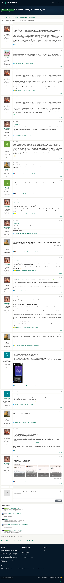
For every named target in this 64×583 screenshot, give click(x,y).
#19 (61, 428)
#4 (61, 97)
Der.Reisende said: (17, 431)
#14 (61, 296)
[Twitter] (3, 571)
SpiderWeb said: (17, 124)
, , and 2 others (23, 135)
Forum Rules (24, 550)
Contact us (39, 577)
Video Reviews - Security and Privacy (11, 510)
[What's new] (58, 2)
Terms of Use (45, 577)
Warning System (25, 552)
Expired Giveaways (8, 516)
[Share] (60, 26)
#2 (61, 50)
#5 (61, 121)
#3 (61, 70)
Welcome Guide (25, 554)
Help (55, 577)
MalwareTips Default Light (7, 577)
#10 (61, 220)
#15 (61, 334)
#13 (61, 277)
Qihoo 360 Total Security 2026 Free (14, 530)
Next (11, 23)
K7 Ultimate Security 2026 (12, 508)
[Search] (61, 2)
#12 (61, 257)
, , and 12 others (27, 155)
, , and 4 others (27, 327)
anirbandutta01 (5, 11)
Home (58, 577)
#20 (61, 456)
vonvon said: (16, 223)
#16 (61, 352)
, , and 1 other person (26, 233)
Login (45, 550)
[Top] (60, 578)
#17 (61, 391)
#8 (61, 180)
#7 (61, 162)
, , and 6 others (24, 63)
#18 (61, 411)
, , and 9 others (25, 44)
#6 (61, 141)
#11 (61, 239)
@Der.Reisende (21, 279)
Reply (61, 46)
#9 (61, 199)
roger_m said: (17, 202)
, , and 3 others (26, 213)
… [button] (6, 22)
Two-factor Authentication (27, 557)
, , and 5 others (25, 90)
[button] (2, 3)
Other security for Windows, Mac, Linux (12, 521)
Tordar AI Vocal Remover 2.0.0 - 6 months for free (16, 524)
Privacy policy (51, 577)
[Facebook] (1, 571)
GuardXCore (6, 519)
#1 (61, 26)
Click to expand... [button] (37, 442)
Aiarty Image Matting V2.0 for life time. (14, 513)
